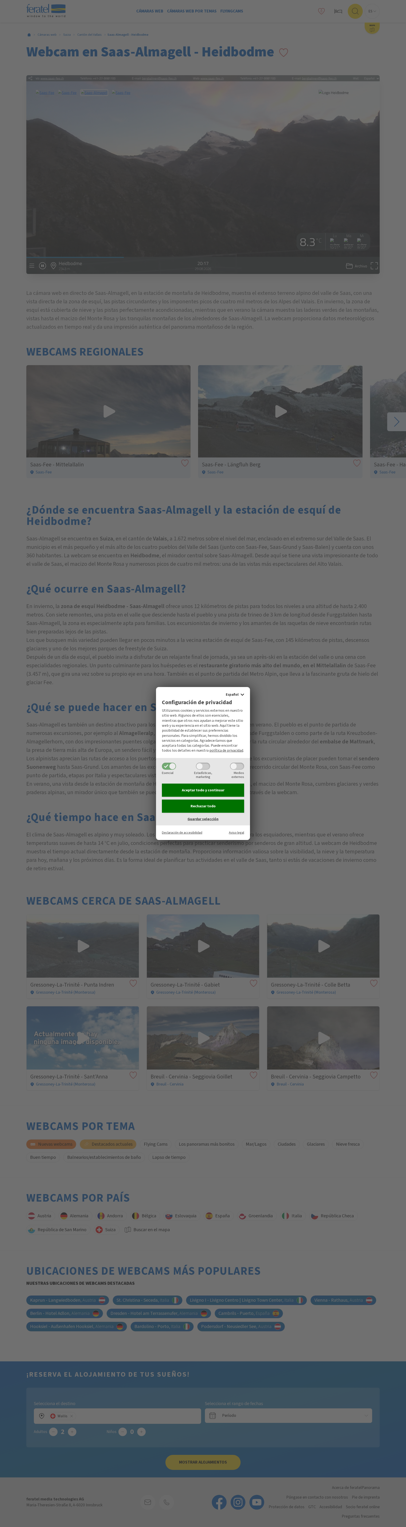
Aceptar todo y (203, 790)
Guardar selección (203, 819)
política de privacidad (226, 750)
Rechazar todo (203, 806)
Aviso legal (236, 832)
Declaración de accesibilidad (182, 832)
